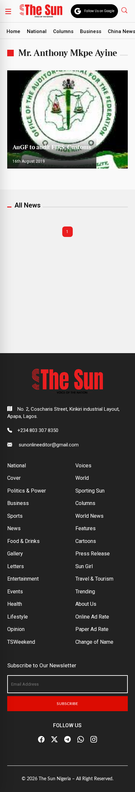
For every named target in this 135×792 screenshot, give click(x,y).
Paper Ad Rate (91, 629)
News (14, 528)
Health (14, 604)
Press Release (92, 553)
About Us (85, 604)
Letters (15, 566)
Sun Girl (84, 566)
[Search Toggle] (125, 10)
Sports (15, 516)
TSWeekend (21, 642)
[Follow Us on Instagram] (93, 740)
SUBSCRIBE (67, 704)
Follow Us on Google (99, 11)
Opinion (16, 629)
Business (90, 31)
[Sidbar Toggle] (8, 11)
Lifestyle (17, 617)
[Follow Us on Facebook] (41, 740)
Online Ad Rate (92, 617)
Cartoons (85, 541)
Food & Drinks (23, 541)
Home (13, 31)
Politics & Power (26, 491)
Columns (63, 31)
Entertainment (23, 579)
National (37, 31)
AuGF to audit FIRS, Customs (51, 147)
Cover (14, 478)
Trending (85, 591)
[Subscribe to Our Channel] (67, 740)
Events (15, 591)
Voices (83, 465)
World (82, 478)
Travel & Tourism (94, 579)
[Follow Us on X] (54, 740)
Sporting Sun (90, 491)
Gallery (15, 553)
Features (85, 528)
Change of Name (94, 642)
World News (89, 516)
